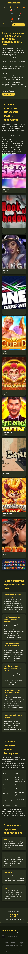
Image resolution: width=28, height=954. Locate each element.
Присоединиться (18, 24)
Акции (24, 8)
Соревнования (17, 8)
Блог (19, 20)
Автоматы (5, 8)
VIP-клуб (10, 8)
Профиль (7, 24)
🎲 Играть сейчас (8, 94)
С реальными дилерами (12, 14)
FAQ (20, 14)
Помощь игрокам (12, 20)
